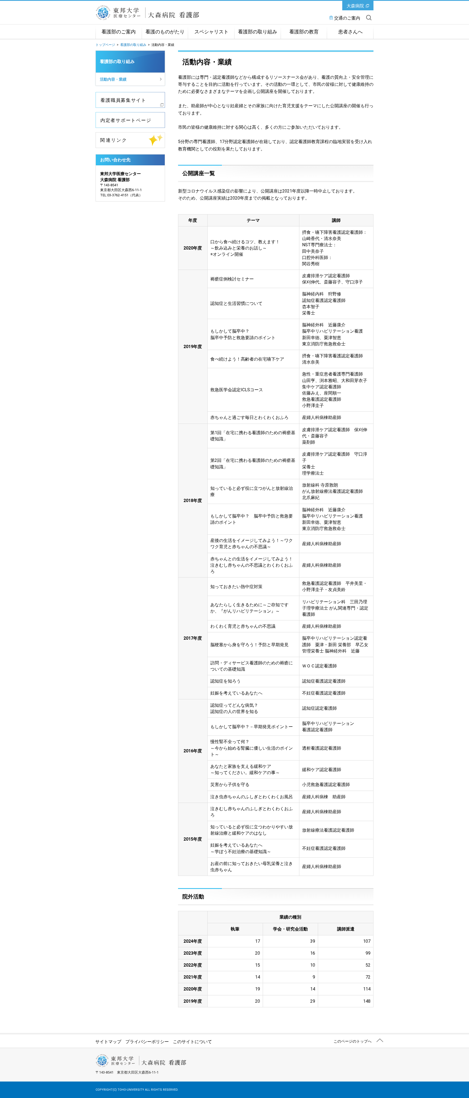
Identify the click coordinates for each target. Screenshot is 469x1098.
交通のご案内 (347, 18)
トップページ (105, 45)
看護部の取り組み (257, 31)
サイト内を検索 (369, 17)
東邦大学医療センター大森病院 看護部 (161, 12)
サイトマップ (108, 1041)
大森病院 (355, 5)
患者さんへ (350, 31)
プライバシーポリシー (147, 1041)
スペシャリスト (211, 31)
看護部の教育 (304, 31)
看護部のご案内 (119, 31)
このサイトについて (192, 1041)
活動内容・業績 (113, 79)
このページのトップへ (353, 1041)
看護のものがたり (165, 31)
